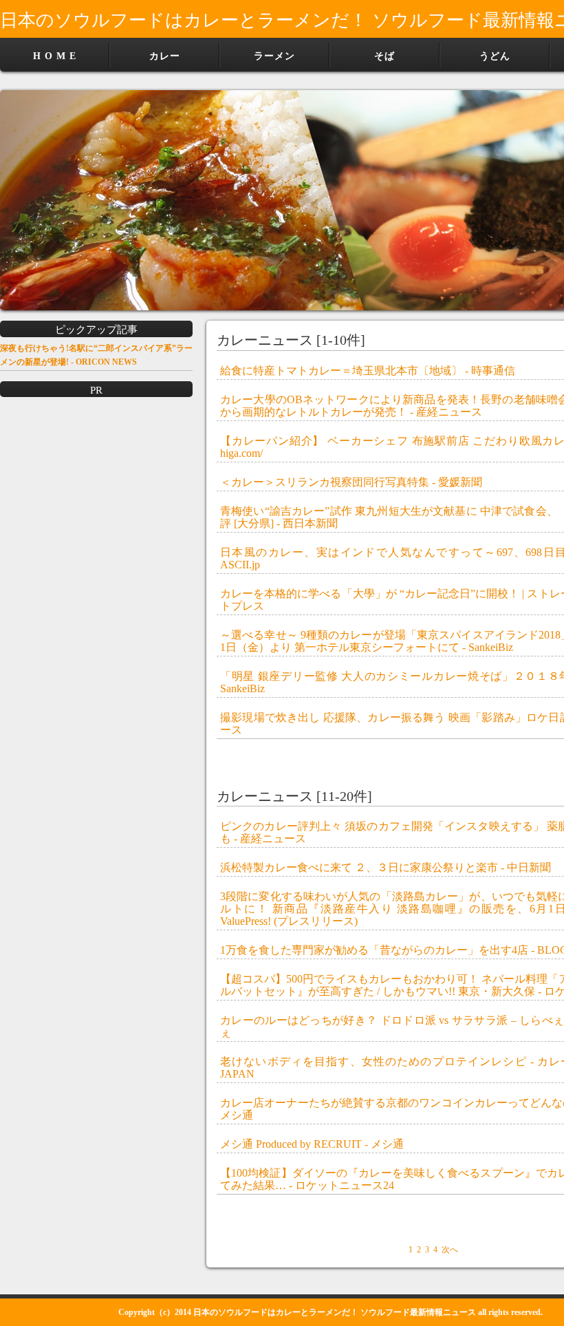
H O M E (54, 56)
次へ (450, 1249)
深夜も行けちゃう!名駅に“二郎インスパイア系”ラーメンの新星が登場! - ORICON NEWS (96, 355)
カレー (164, 56)
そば (384, 56)
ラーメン (274, 56)
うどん (494, 56)
